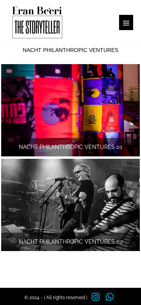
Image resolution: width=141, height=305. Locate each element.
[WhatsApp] (110, 296)
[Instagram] (95, 296)
